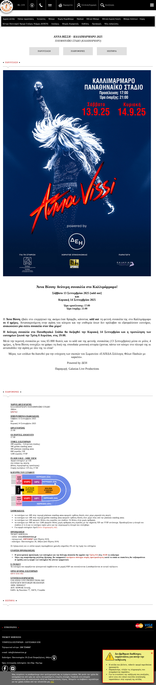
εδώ (52, 682)
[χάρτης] (54, 657)
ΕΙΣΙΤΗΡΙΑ (112, 51)
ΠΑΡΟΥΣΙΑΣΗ (44, 51)
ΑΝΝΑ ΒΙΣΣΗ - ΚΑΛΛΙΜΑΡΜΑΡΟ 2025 (78, 36)
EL (19, 5)
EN (23, 5)
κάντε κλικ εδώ (17, 573)
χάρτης (14, 412)
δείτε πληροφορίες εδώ (47, 527)
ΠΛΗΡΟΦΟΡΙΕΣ (78, 51)
